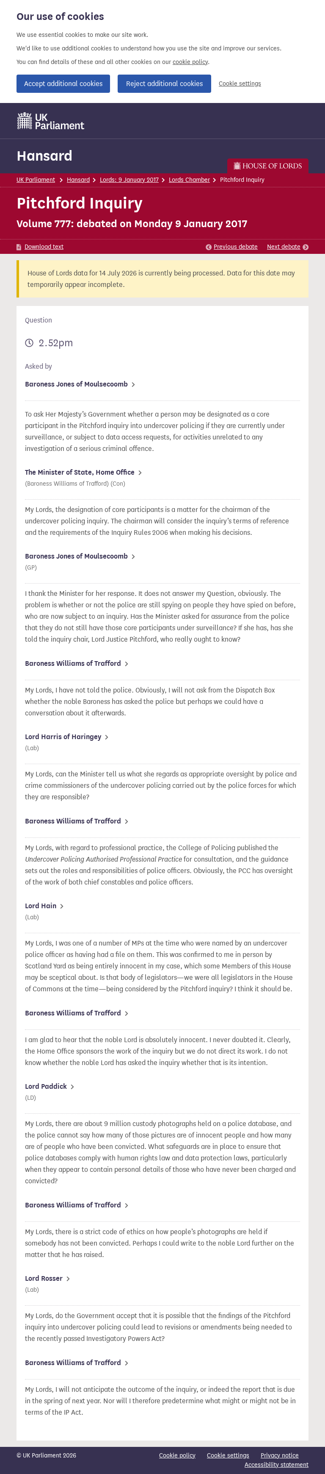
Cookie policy (177, 1455)
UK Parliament (36, 180)
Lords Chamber (189, 180)
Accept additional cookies (63, 84)
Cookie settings (240, 83)
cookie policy (190, 62)
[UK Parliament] (51, 120)
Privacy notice (280, 1455)
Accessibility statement (276, 1464)
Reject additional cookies (164, 84)
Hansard (44, 155)
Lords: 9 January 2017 (129, 180)
